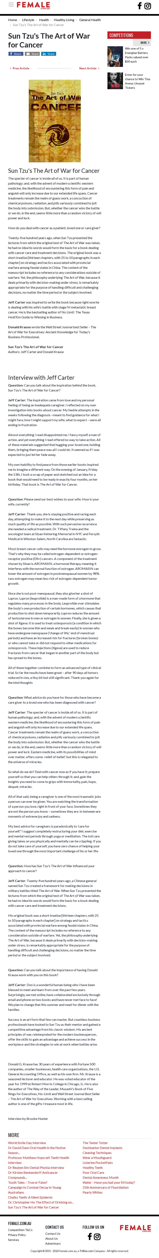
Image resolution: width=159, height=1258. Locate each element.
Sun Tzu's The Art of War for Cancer (33, 1207)
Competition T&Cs (20, 1230)
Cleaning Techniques (97, 1153)
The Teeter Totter (95, 1143)
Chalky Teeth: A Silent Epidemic (30, 1197)
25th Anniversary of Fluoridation (106, 1187)
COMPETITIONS (121, 35)
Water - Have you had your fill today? (109, 1182)
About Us (51, 1238)
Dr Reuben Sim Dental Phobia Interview (36, 1167)
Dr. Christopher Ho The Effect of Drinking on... (40, 1202)
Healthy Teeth (93, 1167)
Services (13, 1239)
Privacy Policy (17, 1235)
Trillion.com (86, 1251)
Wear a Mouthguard (97, 1158)
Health (44, 20)
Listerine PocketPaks (98, 1162)
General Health (90, 20)
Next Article (88, 68)
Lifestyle (28, 20)
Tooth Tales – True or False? (27, 1182)
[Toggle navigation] (12, 4)
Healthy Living (64, 20)
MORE (144, 42)
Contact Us (52, 1233)
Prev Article (20, 68)
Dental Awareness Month (101, 1177)
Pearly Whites (92, 1192)
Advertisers (53, 1243)
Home (12, 20)
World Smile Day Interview (27, 1143)
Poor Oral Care (93, 1172)
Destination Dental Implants (102, 1148)
